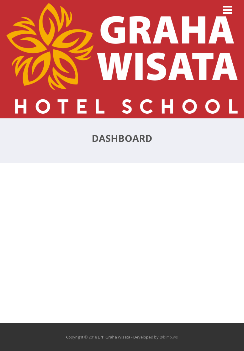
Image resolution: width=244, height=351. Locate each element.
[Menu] (227, 9)
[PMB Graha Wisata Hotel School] (122, 115)
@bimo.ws (168, 337)
